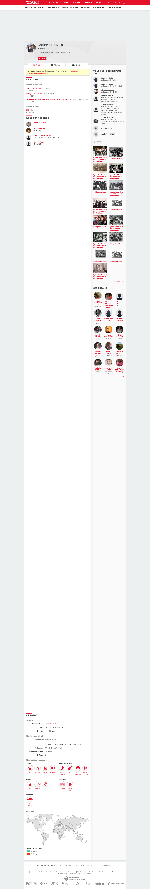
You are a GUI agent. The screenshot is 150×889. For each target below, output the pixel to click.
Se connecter (39, 7)
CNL (27, 110)
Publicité (58, 872)
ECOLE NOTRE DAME (34, 88)
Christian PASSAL (119, 303)
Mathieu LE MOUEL (107, 95)
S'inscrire (28, 7)
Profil (38, 65)
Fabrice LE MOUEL (107, 90)
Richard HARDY (108, 369)
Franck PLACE (97, 336)
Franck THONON (119, 319)
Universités (74, 7)
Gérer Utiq (118, 872)
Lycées (48, 7)
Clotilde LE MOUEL (107, 117)
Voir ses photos (119, 281)
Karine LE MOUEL (107, 78)
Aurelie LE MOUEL (107, 104)
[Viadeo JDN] (88, 883)
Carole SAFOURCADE (98, 303)
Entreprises (85, 7)
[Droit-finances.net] (65, 883)
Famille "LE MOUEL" (108, 134)
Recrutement (84, 872)
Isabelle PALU (109, 352)
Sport (66, 2)
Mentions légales (62, 873)
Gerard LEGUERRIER (108, 336)
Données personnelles (95, 872)
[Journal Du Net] (54, 883)
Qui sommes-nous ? (34, 872)
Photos (57, 65)
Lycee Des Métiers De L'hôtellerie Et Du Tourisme (46, 99)
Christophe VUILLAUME (42, 135)
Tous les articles (72, 872)
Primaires (64, 7)
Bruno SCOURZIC (40, 122)
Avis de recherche (114, 7)
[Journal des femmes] (31, 883)
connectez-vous (73, 71)
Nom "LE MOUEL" (107, 128)
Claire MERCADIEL (98, 319)
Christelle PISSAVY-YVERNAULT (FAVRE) (108, 304)
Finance (88, 2)
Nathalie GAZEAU (98, 369)
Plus (107, 2)
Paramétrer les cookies (108, 872)
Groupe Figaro (73, 873)
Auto (98, 2)
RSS (78, 872)
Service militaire (98, 7)
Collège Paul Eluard (34, 94)
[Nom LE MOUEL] (95, 128)
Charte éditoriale (50, 872)
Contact (64, 872)
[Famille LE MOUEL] (95, 134)
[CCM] (44, 883)
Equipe (43, 872)
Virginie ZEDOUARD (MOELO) (119, 370)
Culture (76, 2)
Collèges (55, 7)
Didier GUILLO (39, 142)
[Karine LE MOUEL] (31, 48)
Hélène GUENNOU (119, 336)
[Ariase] (100, 883)
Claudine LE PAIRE (108, 319)
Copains (79, 65)
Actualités (53, 2)
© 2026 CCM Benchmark (85, 873)
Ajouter (43, 58)
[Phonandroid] (116, 883)
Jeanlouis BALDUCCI (119, 352)
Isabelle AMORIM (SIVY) (98, 353)
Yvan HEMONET (39, 129)
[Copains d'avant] (76, 883)
